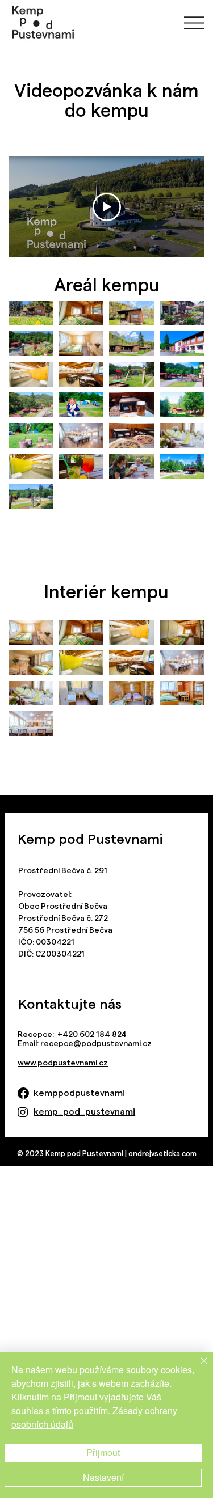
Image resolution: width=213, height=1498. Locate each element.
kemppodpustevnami (79, 1093)
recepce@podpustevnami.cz (96, 1043)
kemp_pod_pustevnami (84, 1111)
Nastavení (103, 1477)
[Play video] (107, 207)
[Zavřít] (197, 1367)
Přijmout (103, 1452)
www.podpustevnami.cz (63, 1062)
